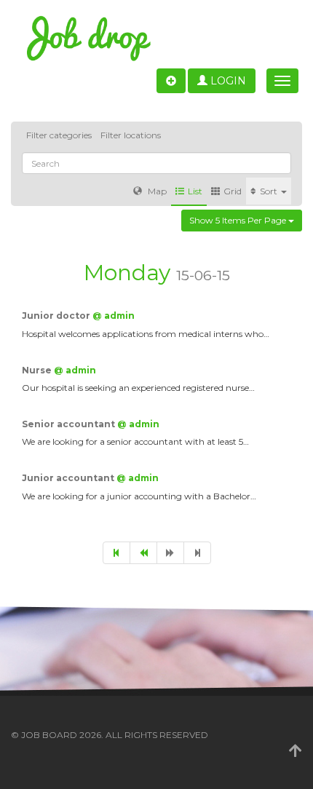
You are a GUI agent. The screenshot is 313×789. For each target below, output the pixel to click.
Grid (232, 191)
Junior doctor (57, 315)
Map (156, 191)
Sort (270, 191)
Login (226, 80)
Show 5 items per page (238, 220)
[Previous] (143, 553)
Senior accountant (69, 424)
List (195, 191)
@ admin (113, 315)
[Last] (197, 553)
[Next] (170, 553)
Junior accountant (69, 477)
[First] (116, 553)
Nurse (38, 370)
